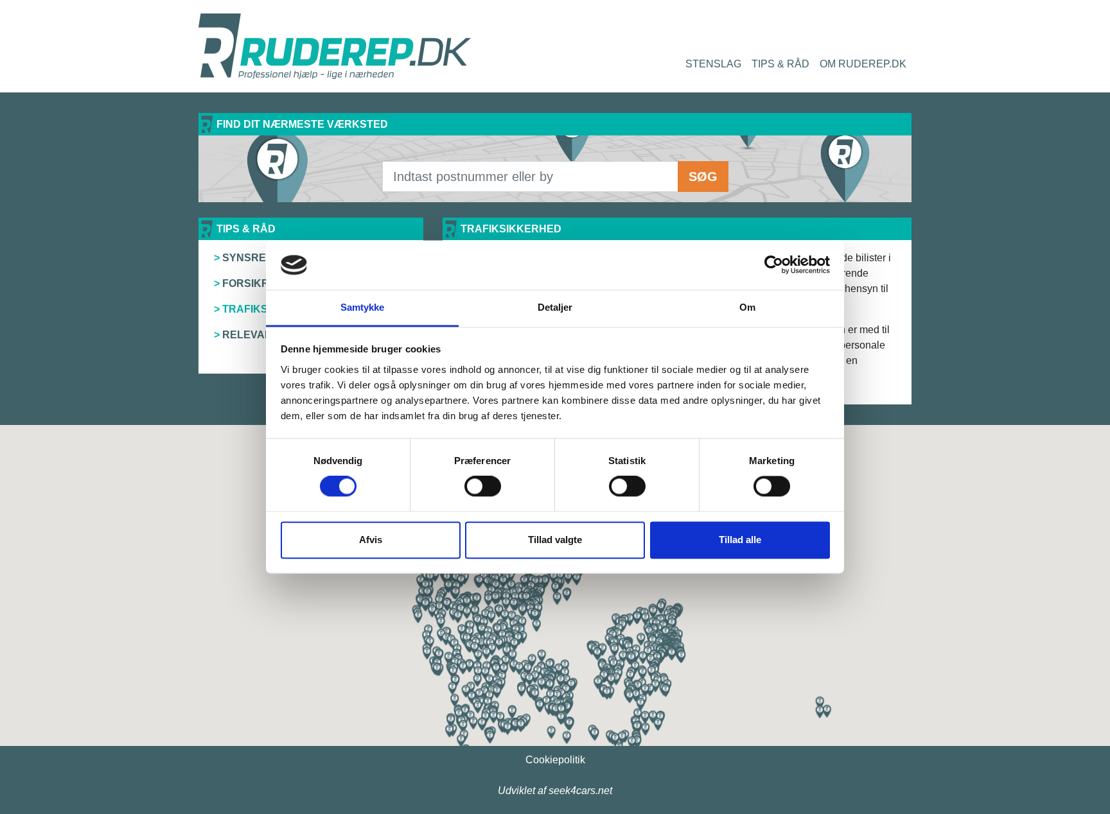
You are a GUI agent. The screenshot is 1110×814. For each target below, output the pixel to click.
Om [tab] (747, 307)
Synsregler (258, 257)
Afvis (370, 539)
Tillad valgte (555, 539)
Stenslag (713, 63)
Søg (703, 176)
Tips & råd (780, 63)
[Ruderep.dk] (334, 46)
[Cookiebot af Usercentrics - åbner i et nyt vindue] (774, 265)
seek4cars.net (580, 790)
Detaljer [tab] (555, 307)
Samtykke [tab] (362, 307)
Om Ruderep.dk (863, 63)
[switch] (482, 486)
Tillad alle (740, 539)
